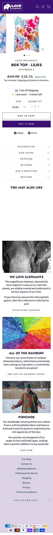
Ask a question (27, 171)
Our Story (26, 459)
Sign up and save (26, 500)
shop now (26, 450)
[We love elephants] (26, 257)
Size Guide (26, 153)
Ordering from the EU (26, 473)
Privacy (26, 487)
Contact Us (26, 464)
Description (26, 147)
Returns (27, 165)
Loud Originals (26, 60)
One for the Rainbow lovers (26, 374)
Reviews (26, 177)
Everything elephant (26, 310)
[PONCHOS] (26, 397)
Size (19, 101)
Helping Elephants (26, 468)
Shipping (21, 80)
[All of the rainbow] (26, 333)
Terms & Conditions (26, 492)
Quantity (35, 101)
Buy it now (26, 124)
